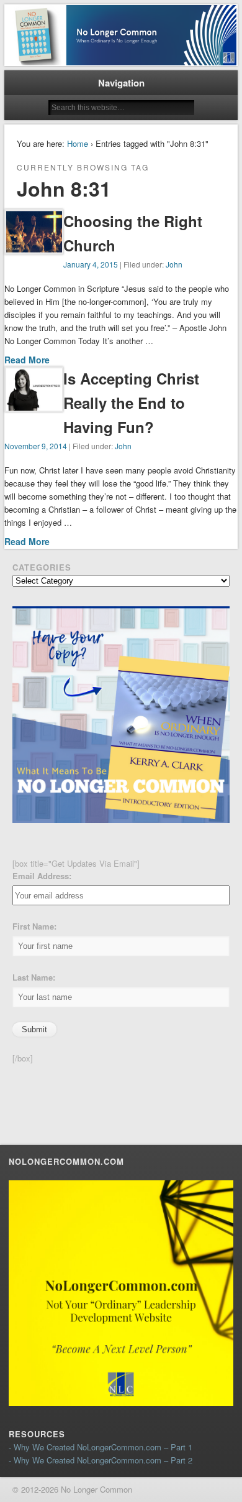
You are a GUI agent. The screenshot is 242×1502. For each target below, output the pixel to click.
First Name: (34, 926)
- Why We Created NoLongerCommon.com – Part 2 (100, 1460)
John (174, 264)
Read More (27, 359)
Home (77, 143)
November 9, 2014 (35, 446)
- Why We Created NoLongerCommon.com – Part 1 (100, 1447)
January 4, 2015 (90, 264)
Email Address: (41, 876)
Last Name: (33, 977)
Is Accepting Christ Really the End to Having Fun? (131, 402)
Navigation (121, 83)
